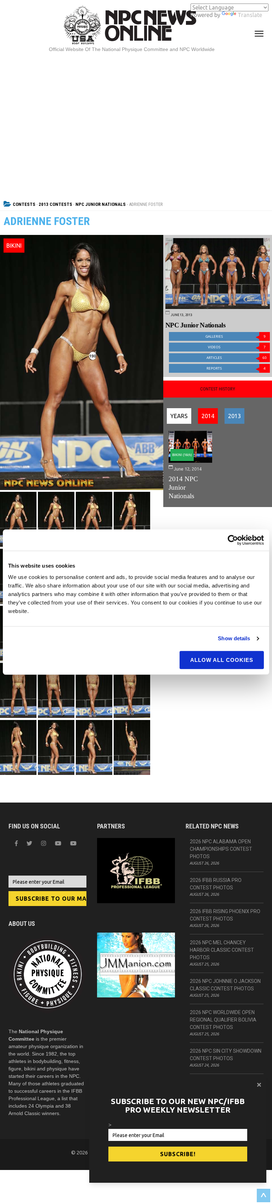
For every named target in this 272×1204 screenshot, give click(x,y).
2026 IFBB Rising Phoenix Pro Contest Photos (225, 915)
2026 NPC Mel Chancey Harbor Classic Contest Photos (222, 950)
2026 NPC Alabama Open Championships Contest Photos (221, 849)
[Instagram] (43, 843)
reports (236, 368)
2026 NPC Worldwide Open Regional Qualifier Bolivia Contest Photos (223, 1019)
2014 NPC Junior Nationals (183, 487)
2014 (208, 416)
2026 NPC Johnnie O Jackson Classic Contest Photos (225, 984)
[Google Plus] (58, 843)
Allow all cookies (221, 660)
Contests (24, 204)
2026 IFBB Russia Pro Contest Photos (216, 883)
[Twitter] (29, 843)
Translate (250, 15)
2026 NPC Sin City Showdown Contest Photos (225, 1054)
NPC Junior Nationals (100, 204)
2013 (234, 416)
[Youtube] (73, 843)
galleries (235, 336)
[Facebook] (16, 843)
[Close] (259, 1084)
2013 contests (55, 204)
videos (237, 347)
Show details (234, 638)
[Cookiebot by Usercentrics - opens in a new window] (233, 540)
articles (236, 357)
